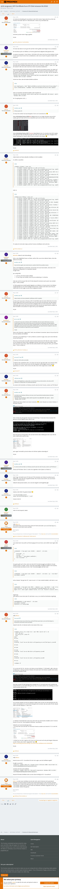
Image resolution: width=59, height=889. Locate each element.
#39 (57, 755)
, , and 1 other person (25, 536)
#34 (57, 490)
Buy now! (5, 875)
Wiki (32, 849)
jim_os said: (16, 319)
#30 (57, 375)
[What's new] (57, 2)
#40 (57, 779)
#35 (57, 508)
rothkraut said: (17, 378)
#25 (57, 155)
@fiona (17, 615)
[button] (2, 2)
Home (32, 843)
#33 (57, 475)
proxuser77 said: (18, 357)
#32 (57, 461)
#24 (57, 105)
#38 (57, 613)
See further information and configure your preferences (17, 886)
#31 (57, 389)
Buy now (43, 534)
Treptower (4, 8)
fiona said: (16, 618)
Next (13, 13)
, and (22, 42)
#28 (57, 316)
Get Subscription (35, 846)
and (18, 248)
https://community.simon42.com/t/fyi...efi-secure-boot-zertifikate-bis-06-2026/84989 (32, 743)
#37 (57, 541)
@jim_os (18, 524)
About (32, 858)
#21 (57, 17)
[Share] (55, 17)
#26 (57, 253)
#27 (57, 292)
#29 (57, 354)
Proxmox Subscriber (7, 53)
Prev (3, 13)
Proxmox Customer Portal (37, 855)
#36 (57, 522)
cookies (13, 882)
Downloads (33, 852)
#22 (57, 46)
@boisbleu (15, 255)
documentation (54, 534)
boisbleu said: (17, 108)
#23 (57, 62)
